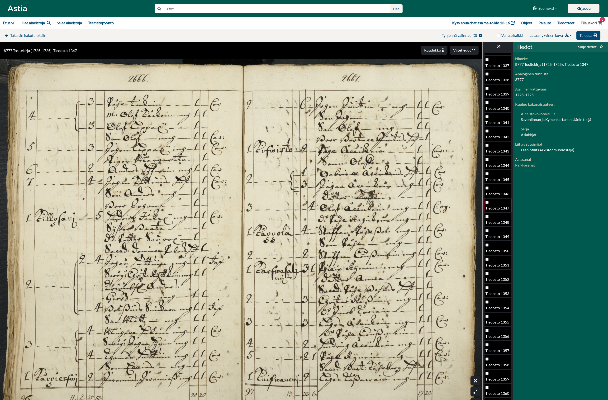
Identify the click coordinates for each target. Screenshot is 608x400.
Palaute (544, 22)
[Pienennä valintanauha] (498, 46)
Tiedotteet (566, 22)
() (459, 35)
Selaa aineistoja (69, 22)
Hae (396, 8)
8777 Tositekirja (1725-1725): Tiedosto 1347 (40, 50)
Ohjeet (526, 22)
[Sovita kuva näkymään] (475, 391)
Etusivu (9, 22)
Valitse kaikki (512, 35)
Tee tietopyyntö (101, 22)
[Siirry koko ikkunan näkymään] (475, 380)
